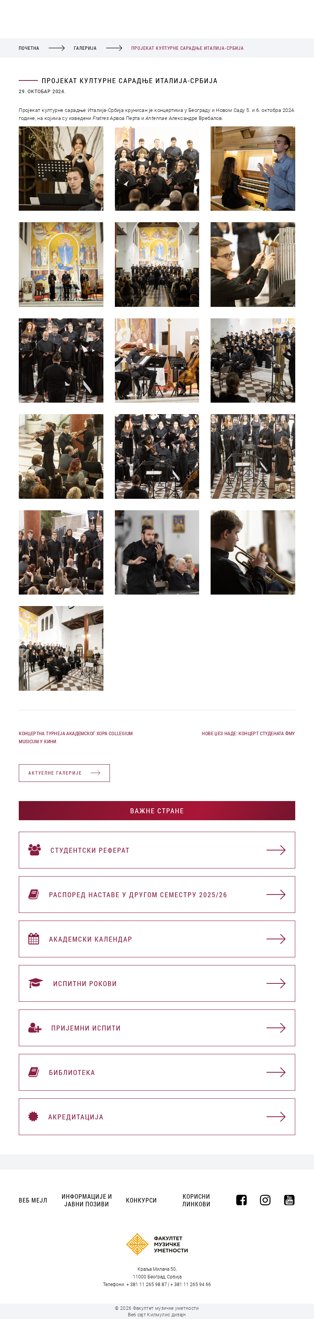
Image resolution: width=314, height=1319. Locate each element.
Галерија (85, 48)
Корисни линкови (196, 1200)
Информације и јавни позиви (87, 1200)
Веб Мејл (33, 1200)
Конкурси (141, 1200)
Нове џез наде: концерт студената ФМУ (248, 733)
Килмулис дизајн (166, 1314)
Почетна (29, 48)
